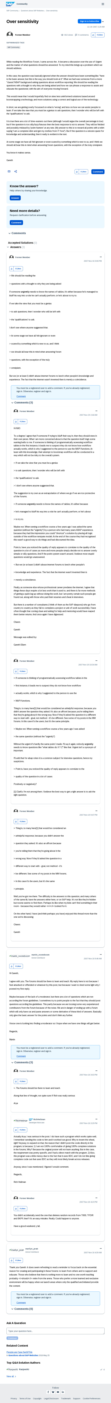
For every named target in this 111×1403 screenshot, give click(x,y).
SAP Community (12, 11)
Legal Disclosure (51, 1398)
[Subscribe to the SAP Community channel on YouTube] (58, 1392)
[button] (93, 35)
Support (76, 1398)
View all (10, 1376)
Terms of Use (25, 1398)
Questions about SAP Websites (32, 11)
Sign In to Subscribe (89, 21)
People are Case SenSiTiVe (19, 1352)
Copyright (37, 1398)
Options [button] (103, 22)
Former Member (22, 35)
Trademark (66, 1398)
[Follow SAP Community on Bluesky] (53, 1392)
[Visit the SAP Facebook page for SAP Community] (48, 1392)
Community (22, 4)
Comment (98, 172)
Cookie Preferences (91, 1398)
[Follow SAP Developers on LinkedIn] (63, 1392)
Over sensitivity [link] (52, 11)
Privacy (14, 1398)
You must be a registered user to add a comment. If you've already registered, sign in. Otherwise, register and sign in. (53, 389)
